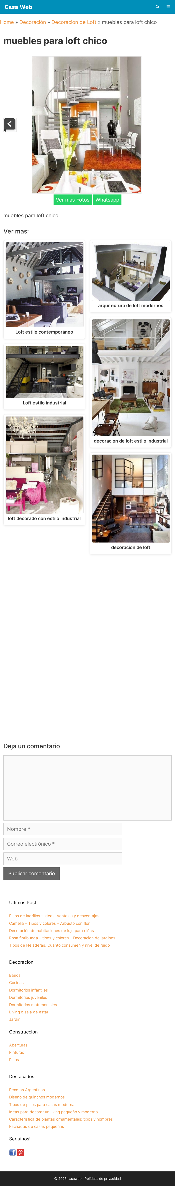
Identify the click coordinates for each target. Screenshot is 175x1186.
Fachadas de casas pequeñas (36, 1126)
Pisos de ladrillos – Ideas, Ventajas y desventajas (54, 916)
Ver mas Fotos (73, 200)
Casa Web (18, 7)
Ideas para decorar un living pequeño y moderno (53, 1112)
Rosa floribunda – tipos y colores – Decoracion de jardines (62, 938)
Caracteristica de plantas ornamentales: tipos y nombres (61, 1119)
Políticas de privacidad (103, 1178)
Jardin (15, 1019)
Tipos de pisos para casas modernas (43, 1104)
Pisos (14, 1059)
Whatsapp (107, 200)
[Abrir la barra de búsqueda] (157, 7)
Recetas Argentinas (27, 1090)
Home (7, 22)
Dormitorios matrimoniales (33, 1004)
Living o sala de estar (28, 1012)
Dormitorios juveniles (28, 997)
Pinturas (16, 1052)
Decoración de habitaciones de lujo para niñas (51, 930)
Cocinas (16, 982)
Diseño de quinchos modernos (37, 1097)
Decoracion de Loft (73, 22)
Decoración (32, 22)
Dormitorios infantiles (28, 990)
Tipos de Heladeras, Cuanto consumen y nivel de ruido (59, 945)
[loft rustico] (10, 130)
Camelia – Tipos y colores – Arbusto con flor (49, 923)
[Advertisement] (89, 595)
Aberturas (18, 1045)
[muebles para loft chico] (87, 192)
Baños (15, 975)
